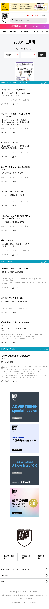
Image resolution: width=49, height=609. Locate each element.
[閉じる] (44, 26)
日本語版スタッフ (40, 595)
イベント (45, 31)
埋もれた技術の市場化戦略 (12, 298)
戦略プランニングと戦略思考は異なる (15, 168)
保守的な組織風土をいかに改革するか (15, 357)
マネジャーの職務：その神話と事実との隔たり (15, 115)
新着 (4, 31)
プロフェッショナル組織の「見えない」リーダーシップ (15, 217)
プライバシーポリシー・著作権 (27, 591)
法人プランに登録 (9, 557)
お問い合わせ (28, 599)
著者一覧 (35, 31)
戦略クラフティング (9, 142)
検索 (42, 54)
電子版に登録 (32, 15)
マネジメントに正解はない (12, 191)
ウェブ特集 (24, 31)
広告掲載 (19, 599)
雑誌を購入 (41, 557)
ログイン (43, 15)
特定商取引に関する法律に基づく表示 (13, 595)
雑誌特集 (13, 31)
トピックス (5, 575)
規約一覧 (13, 591)
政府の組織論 (7, 240)
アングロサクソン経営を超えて (14, 89)
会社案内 (30, 595)
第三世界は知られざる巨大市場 (14, 268)
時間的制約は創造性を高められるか (15, 323)
